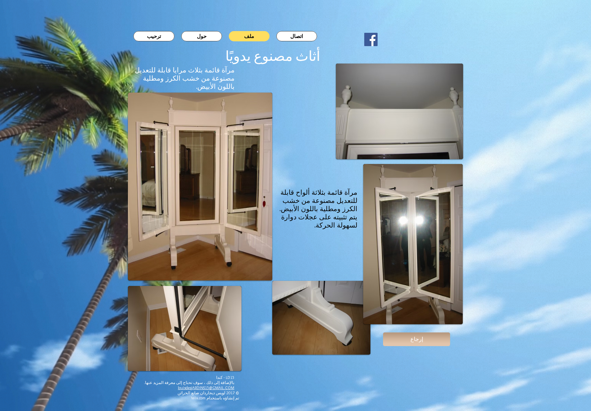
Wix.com (198, 397)
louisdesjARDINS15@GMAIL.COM (206, 387)
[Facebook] (371, 39)
